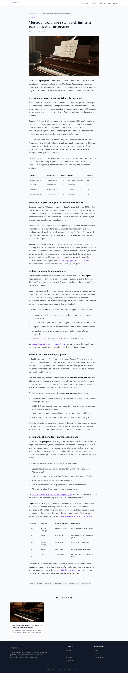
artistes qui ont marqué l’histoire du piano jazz (52, 494)
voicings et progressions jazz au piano (74, 260)
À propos (97, 650)
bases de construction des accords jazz (48, 344)
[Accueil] (16, 647)
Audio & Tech (112, 3)
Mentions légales (99, 657)
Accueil (31, 13)
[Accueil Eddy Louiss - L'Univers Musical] (16, 3)
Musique (85, 3)
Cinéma (93, 3)
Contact (96, 654)
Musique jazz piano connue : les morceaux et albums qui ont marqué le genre (27, 626)
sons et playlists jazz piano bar (67, 570)
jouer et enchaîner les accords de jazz (76, 516)
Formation (102, 3)
